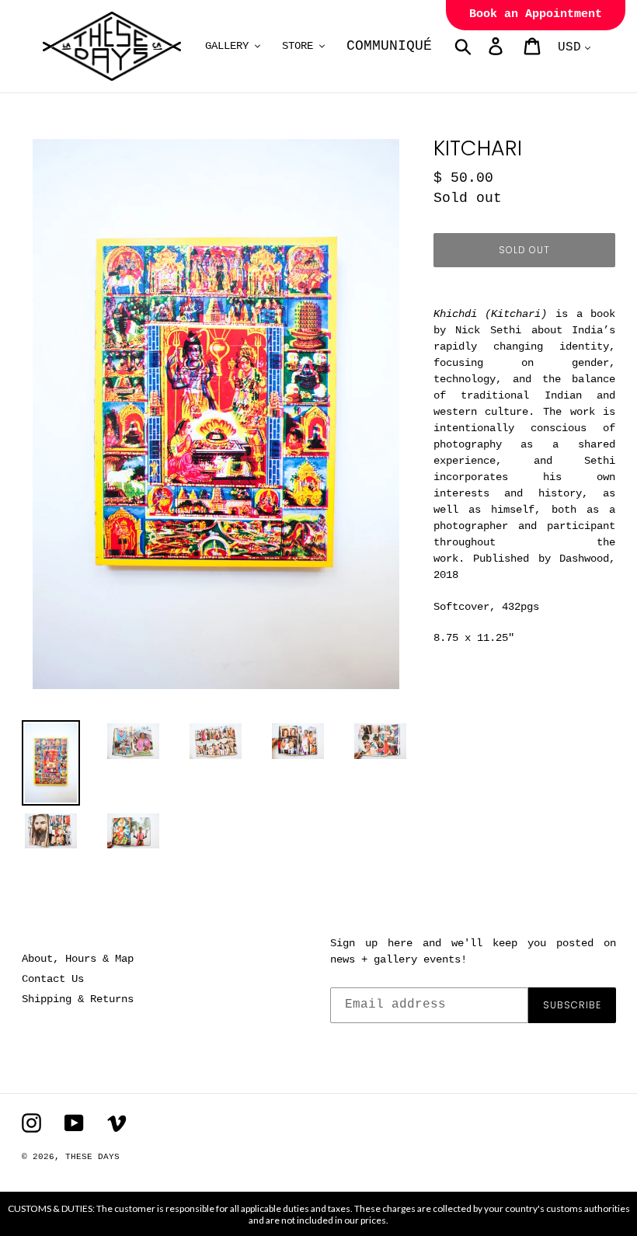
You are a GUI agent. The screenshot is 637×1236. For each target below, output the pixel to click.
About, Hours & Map (78, 958)
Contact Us (53, 979)
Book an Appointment (535, 14)
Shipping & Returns (78, 999)
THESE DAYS (92, 1156)
